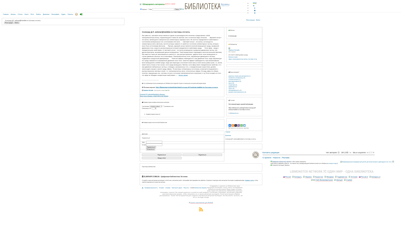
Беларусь (298, 177)
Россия (288, 177)
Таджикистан (342, 177)
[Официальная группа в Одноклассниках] (254, 8)
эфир (230, 59)
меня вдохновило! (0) (235, 81)
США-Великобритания (324, 180)
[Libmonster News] (373, 152)
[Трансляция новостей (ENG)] (253, 5)
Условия (161, 188)
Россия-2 (364, 177)
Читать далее (183, 75)
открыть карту (333, 163)
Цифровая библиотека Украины (282, 161)
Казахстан (319, 177)
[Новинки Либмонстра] (370, 152)
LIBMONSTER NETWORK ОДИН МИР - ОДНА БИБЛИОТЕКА (332, 171)
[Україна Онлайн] (229, 48)
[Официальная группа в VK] (254, 13)
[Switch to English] (256, 3)
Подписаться (162, 155)
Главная (227, 132)
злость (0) (231, 88)
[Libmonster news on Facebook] (371, 152)
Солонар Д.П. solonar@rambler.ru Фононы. (152, 94)
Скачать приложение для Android (201, 202)
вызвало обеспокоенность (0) (237, 92)
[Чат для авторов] (339, 152)
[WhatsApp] (241, 125)
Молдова (330, 177)
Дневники (228, 135)
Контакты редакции (270, 152)
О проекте (266, 157)
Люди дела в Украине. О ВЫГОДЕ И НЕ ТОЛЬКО (154, 96)
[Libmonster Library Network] (393, 162)
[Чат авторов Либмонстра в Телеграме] (254, 10)
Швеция (339, 180)
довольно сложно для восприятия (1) (240, 76)
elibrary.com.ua (234, 113)
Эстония (354, 177)
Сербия (349, 180)
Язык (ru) (186, 188)
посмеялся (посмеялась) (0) (237, 78)
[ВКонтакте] (230, 125)
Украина (308, 177)
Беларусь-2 (376, 177)
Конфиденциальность (151, 188)
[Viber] (238, 125)
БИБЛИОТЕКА (202, 6)
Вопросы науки (233, 57)
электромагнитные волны (240, 59)
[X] (235, 125)
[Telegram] (244, 125)
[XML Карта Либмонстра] (201, 210)
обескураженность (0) (235, 90)
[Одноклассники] (232, 125)
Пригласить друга (177, 188)
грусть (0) (231, 83)
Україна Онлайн (148, 90)
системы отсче (252, 59)
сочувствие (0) (233, 85)
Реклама (285, 157)
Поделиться (202, 155)
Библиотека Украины (200, 188)
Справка (167, 188)
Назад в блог (162, 158)
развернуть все (169, 106)
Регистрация (250, 20)
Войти (258, 20)
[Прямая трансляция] (350, 152)
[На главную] (255, 157)
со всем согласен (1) (235, 79)
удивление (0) (233, 86)
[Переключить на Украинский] (254, 3)
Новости (276, 157)
